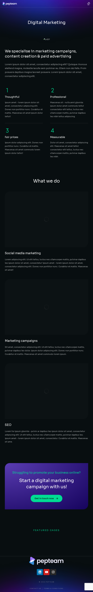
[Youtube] (46, 572)
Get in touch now (44, 498)
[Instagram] (53, 572)
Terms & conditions (53, 588)
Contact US (35, 588)
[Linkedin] (40, 572)
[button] (89, 3)
